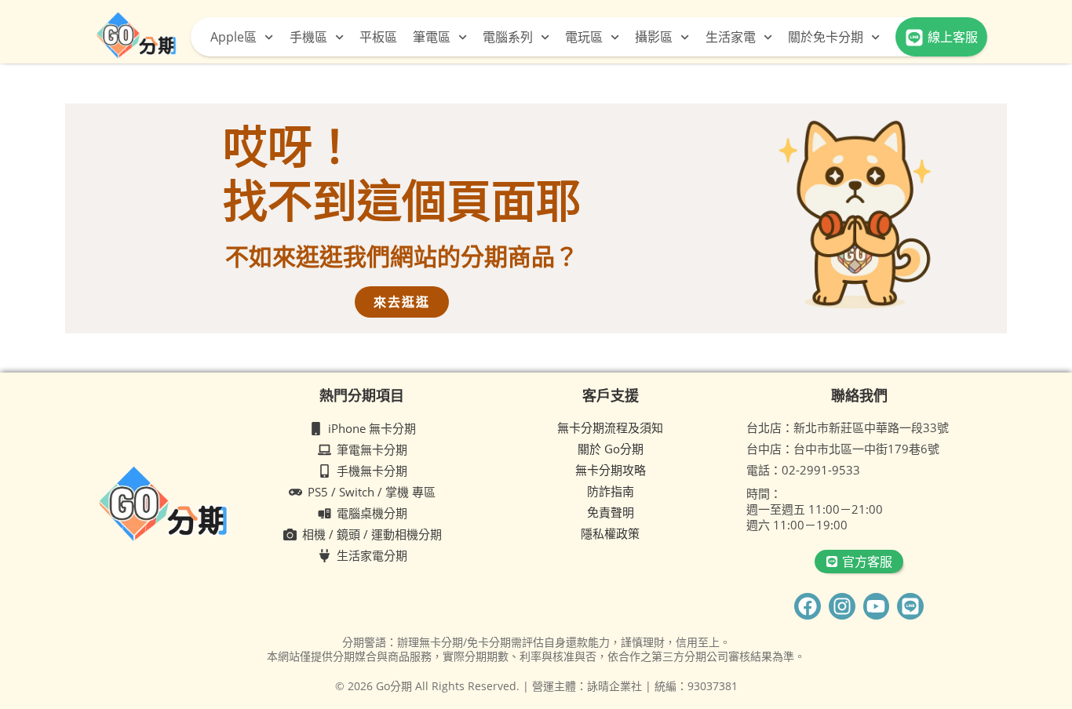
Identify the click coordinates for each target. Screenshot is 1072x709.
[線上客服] (914, 37)
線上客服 (953, 36)
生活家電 (731, 36)
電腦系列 (508, 36)
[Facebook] (807, 606)
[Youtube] (876, 606)
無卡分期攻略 (610, 470)
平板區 (378, 36)
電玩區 (584, 36)
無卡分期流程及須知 (610, 427)
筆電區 (431, 36)
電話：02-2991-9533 (803, 470)
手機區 (308, 36)
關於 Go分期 (611, 448)
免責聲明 (610, 512)
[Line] (910, 606)
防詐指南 (610, 491)
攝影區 (654, 36)
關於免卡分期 (825, 36)
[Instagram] (842, 606)
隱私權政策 (610, 533)
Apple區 (233, 36)
